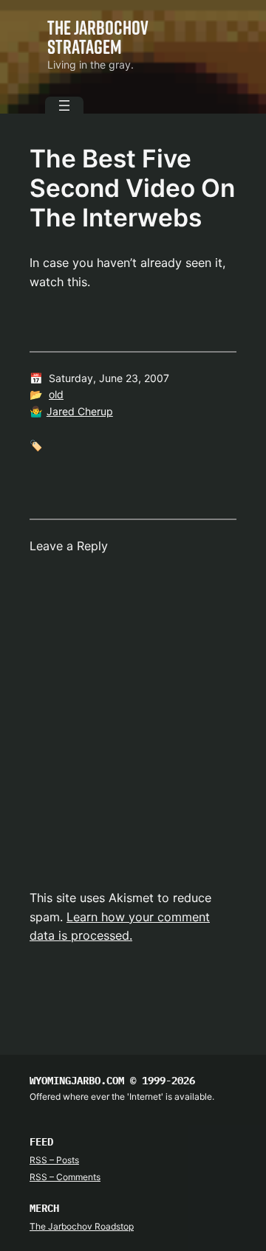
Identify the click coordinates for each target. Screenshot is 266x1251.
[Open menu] (64, 105)
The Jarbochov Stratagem (98, 36)
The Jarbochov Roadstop (82, 1226)
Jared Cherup (80, 411)
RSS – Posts (54, 1159)
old (56, 394)
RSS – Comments (65, 1176)
